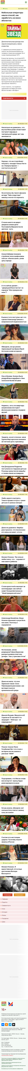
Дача (3, 922)
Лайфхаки (5, 899)
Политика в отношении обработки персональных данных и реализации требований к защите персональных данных (13, 1059)
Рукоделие (5, 918)
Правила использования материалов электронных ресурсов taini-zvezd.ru (13, 1066)
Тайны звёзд (3, 2)
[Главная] (3, 1004)
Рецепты (4, 902)
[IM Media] (10, 1004)
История (4, 912)
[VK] (2, 1024)
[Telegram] (10, 1024)
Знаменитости (6, 905)
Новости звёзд (8, 123)
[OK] (6, 1024)
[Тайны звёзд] (2, 8)
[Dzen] (13, 1024)
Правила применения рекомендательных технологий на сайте (11, 1063)
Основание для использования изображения (12, 1068)
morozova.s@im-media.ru (7, 1055)
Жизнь (6, 8)
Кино (3, 909)
